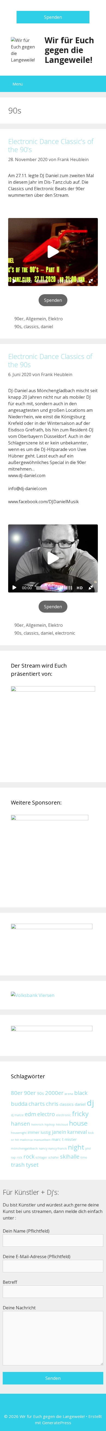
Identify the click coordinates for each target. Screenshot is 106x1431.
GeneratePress (56, 1422)
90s (17, 327)
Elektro (55, 319)
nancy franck (57, 1148)
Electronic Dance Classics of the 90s (50, 360)
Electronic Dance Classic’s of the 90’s (50, 145)
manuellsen (42, 1140)
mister (71, 1139)
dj (90, 1102)
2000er (54, 1093)
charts (37, 1103)
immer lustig (39, 1132)
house (78, 1123)
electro (46, 1114)
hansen (20, 1123)
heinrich (37, 1124)
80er (17, 1093)
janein (59, 1132)
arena (69, 1094)
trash (18, 1164)
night (76, 1147)
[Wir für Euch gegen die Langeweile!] (24, 50)
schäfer (53, 1157)
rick (19, 1157)
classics (31, 327)
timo (83, 1157)
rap (13, 1157)
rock (29, 1156)
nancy (43, 1148)
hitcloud (62, 1124)
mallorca (26, 1140)
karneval (77, 1132)
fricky (80, 1113)
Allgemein (36, 319)
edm (30, 1114)
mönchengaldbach (24, 1148)
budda (19, 1103)
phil (88, 1148)
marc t (58, 1139)
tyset (32, 1164)
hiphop (50, 1124)
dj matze (17, 1115)
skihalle (69, 1156)
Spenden (53, 17)
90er (19, 319)
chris (52, 1103)
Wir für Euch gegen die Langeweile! (69, 50)
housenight (19, 1133)
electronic (65, 633)
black (81, 1093)
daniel (47, 327)
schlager (41, 1157)
